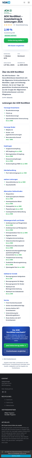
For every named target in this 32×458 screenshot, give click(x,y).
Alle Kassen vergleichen (16, 46)
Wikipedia (9, 97)
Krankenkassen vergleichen (16, 351)
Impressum (9, 399)
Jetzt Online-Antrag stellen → (16, 345)
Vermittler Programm (10, 414)
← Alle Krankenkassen (9, 359)
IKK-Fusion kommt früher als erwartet (12, 425)
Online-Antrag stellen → (16, 40)
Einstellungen (16, 456)
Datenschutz (9, 402)
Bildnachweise (10, 405)
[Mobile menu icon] (28, 2)
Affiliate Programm (9, 413)
